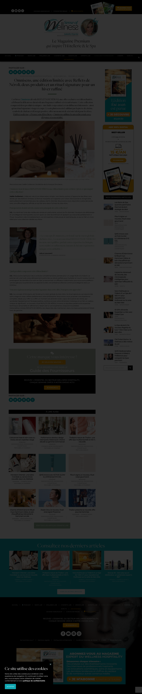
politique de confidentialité (34, 681)
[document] (71, 347)
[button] (50, 664)
